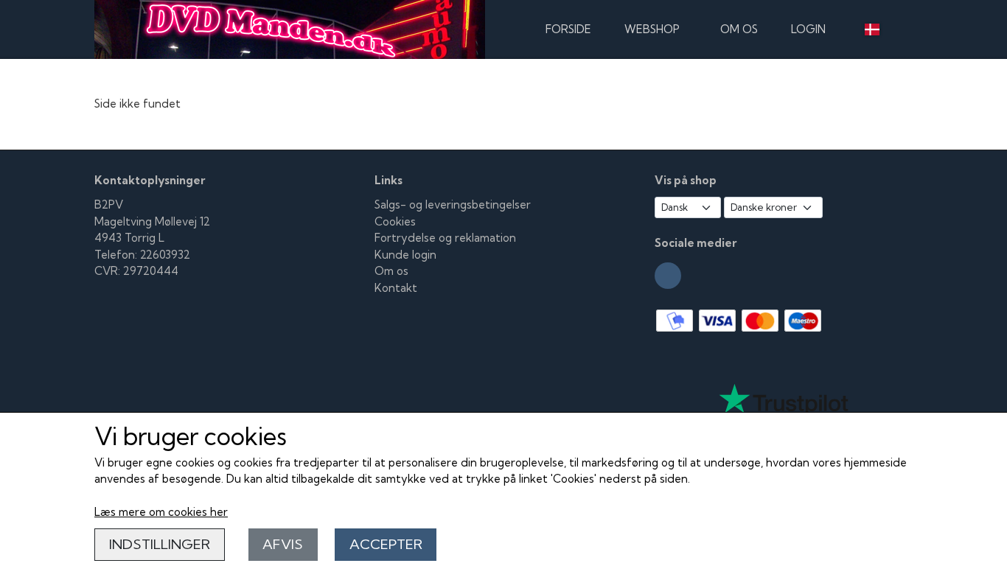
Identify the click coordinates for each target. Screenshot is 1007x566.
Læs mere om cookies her (161, 512)
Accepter (385, 544)
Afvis (282, 544)
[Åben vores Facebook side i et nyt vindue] (668, 275)
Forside (568, 29)
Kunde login (405, 255)
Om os (739, 29)
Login (808, 29)
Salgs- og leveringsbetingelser (452, 205)
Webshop (652, 29)
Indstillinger (159, 544)
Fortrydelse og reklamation (445, 238)
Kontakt (395, 288)
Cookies (395, 221)
